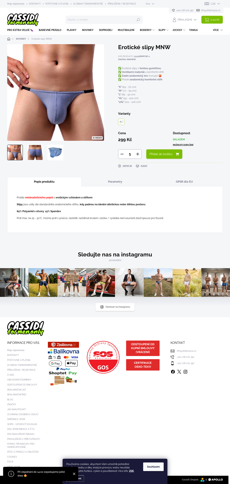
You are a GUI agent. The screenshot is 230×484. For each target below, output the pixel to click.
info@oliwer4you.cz (186, 351)
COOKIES (12, 457)
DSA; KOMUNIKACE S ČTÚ (21, 429)
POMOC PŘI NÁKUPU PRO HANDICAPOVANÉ (21, 445)
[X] (179, 371)
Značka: (127, 59)
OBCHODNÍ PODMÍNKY (19, 379)
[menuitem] (21, 30)
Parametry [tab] (115, 181)
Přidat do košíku (161, 154)
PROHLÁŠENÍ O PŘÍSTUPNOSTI (23, 439)
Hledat (138, 19)
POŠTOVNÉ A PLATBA (57, 3)
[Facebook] (173, 371)
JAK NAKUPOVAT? (16, 409)
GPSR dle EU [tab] (184, 181)
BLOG (10, 399)
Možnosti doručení (183, 145)
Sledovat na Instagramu (118, 307)
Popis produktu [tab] (44, 181)
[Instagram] (185, 371)
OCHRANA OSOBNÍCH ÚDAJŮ (22, 414)
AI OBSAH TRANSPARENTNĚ (88, 3)
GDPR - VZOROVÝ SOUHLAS (22, 424)
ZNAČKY (11, 404)
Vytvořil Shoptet (190, 479)
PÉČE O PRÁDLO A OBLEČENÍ (22, 452)
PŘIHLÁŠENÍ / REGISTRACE (122, 3)
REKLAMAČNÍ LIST (16, 389)
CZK (213, 3)
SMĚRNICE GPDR (16, 419)
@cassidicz (115, 260)
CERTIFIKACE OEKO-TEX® (143, 364)
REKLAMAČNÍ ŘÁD (16, 394)
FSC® (10, 461)
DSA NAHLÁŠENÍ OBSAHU (20, 434)
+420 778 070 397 (185, 357)
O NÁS (10, 375)
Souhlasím (153, 466)
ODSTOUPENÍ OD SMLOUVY (22, 384)
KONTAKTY (35, 3)
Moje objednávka (15, 3)
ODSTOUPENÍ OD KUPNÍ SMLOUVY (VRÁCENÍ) (143, 348)
